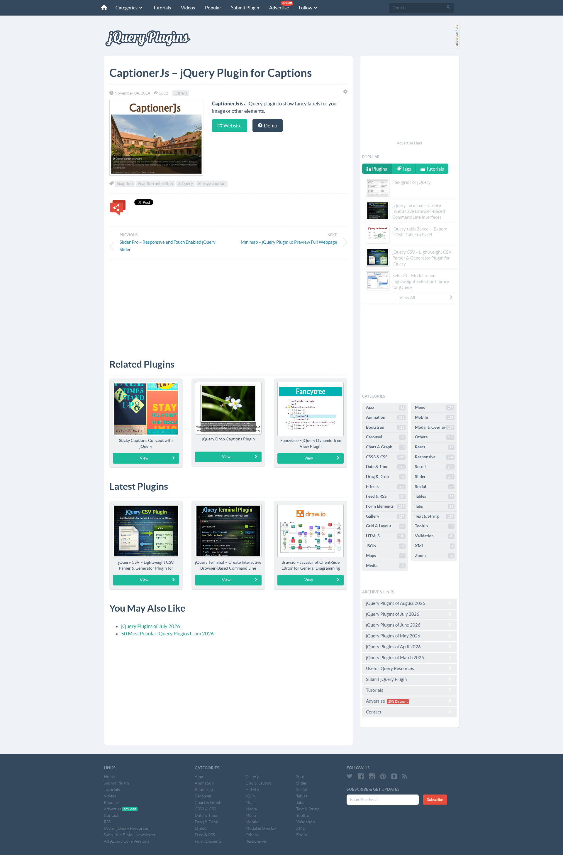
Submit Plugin (245, 7)
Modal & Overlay (434, 427)
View (144, 458)
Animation (385, 417)
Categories (127, 7)
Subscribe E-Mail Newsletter (130, 834)
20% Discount (398, 701)
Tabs (434, 506)
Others (180, 93)
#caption (125, 183)
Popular (213, 7)
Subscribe (435, 799)
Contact (373, 711)
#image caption (211, 183)
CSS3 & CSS (385, 457)
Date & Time (385, 466)
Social (434, 486)
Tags (406, 168)
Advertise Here (410, 143)
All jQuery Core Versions (126, 841)
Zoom (434, 555)
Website (232, 125)
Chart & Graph (385, 447)
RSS (107, 821)
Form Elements (385, 506)
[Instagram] (372, 776)
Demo (270, 125)
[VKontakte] (394, 776)
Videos (188, 7)
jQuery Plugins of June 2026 (393, 624)
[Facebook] (361, 776)
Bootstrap (385, 427)
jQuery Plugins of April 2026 (393, 646)
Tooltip (434, 526)
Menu (434, 407)
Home (109, 776)
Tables (434, 496)
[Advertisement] (228, 305)
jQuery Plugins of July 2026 (150, 626)
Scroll (434, 466)
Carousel (385, 437)
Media (385, 565)
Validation (434, 535)
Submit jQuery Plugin (386, 679)
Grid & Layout (385, 526)
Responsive (434, 457)
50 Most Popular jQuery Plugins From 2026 (167, 633)
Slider (434, 476)
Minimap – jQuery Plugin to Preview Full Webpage (289, 242)
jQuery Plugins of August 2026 (395, 603)
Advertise (280, 5)
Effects (385, 486)
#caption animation (155, 183)
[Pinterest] (383, 776)
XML (434, 545)
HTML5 (385, 535)
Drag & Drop (385, 476)
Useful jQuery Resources (390, 668)
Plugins (379, 168)
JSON (385, 545)
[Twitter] (349, 776)
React (434, 447)
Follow (306, 7)
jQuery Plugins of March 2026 (395, 657)
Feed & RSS (385, 496)
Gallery (385, 516)
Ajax (385, 407)
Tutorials (162, 7)
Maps (385, 555)
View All (407, 297)
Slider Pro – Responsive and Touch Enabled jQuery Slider (168, 246)
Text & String (434, 516)
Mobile (434, 417)
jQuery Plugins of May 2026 (393, 635)
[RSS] (404, 776)
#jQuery (185, 183)
